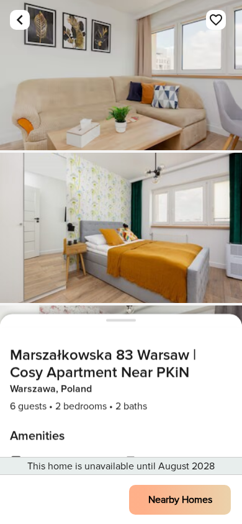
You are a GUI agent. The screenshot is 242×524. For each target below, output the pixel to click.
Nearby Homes (180, 500)
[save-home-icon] (216, 20)
